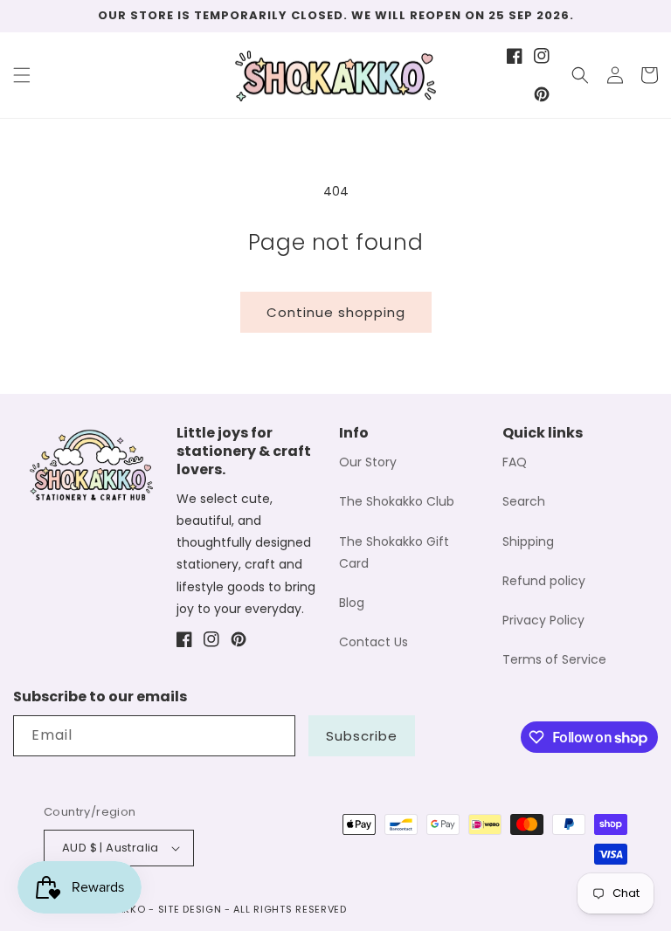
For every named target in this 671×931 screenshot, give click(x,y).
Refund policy (543, 581)
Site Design (190, 909)
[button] (22, 75)
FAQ (514, 462)
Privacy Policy (543, 620)
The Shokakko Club (396, 501)
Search (523, 501)
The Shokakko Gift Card (394, 552)
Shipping (528, 541)
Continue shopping (335, 312)
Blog (351, 602)
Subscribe (362, 736)
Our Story (368, 462)
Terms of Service (554, 659)
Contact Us (373, 642)
